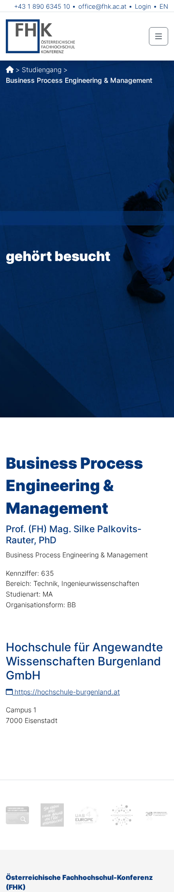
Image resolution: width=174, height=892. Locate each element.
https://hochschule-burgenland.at (66, 692)
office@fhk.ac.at (102, 6)
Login (143, 6)
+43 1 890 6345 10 (42, 6)
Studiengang (41, 69)
